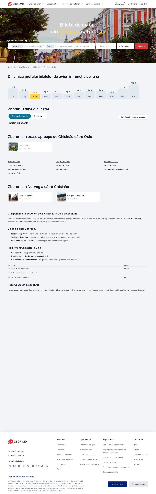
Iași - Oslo (23, 145)
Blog (59, 469)
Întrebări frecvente (64, 454)
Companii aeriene (93, 4)
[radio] (9, 41)
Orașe (136, 450)
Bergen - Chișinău (75, 195)
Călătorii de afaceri (87, 454)
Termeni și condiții (110, 462)
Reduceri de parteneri (71, 4)
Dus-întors (33, 41)
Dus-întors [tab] (38, 116)
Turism (136, 464)
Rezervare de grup (87, 445)
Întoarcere (104, 46)
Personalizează (138, 484)
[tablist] (27, 116)
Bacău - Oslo (14, 161)
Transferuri (138, 459)
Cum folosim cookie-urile (113, 457)
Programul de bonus (65, 459)
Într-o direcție (17, 41)
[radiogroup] (78, 41)
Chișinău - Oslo (63, 161)
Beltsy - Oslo (110, 165)
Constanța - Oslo (15, 165)
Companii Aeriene (141, 454)
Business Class (86, 450)
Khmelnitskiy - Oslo (17, 169)
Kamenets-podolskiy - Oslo (116, 169)
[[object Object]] (10, 466)
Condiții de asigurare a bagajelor (116, 467)
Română (134, 4)
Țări (135, 445)
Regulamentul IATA (110, 472)
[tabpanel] (78, 123)
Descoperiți (51, 4)
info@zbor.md (17, 451)
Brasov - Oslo (62, 165)
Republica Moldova (21, 67)
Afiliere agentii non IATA (89, 464)
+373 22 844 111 (119, 4)
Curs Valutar (62, 464)
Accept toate (117, 484)
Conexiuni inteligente (88, 459)
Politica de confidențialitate (114, 445)
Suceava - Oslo (111, 161)
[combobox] (133, 117)
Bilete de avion (35, 4)
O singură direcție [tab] (19, 116)
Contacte (60, 450)
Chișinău (36, 67)
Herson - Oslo (14, 173)
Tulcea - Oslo (62, 169)
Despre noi (61, 445)
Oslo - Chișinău (26, 195)
